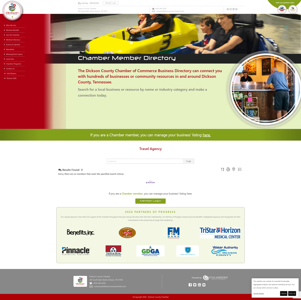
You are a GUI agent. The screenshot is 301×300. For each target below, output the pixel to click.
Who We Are (11, 25)
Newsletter (10, 49)
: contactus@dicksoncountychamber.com (169, 11)
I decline (284, 293)
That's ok (292, 293)
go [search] (189, 161)
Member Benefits (12, 30)
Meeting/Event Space (14, 54)
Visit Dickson (11, 73)
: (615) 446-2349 (160, 8)
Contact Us (10, 68)
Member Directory (13, 40)
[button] (59, 170)
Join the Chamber (13, 35)
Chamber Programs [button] (13, 64)
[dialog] (275, 288)
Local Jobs (10, 59)
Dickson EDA (11, 78)
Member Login (110, 3)
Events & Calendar (13, 44)
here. (207, 134)
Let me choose (258, 293)
